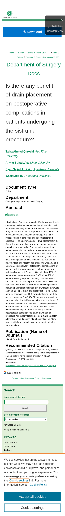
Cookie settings (18, 480)
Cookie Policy (38, 484)
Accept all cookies (32, 496)
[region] (32, 484)
